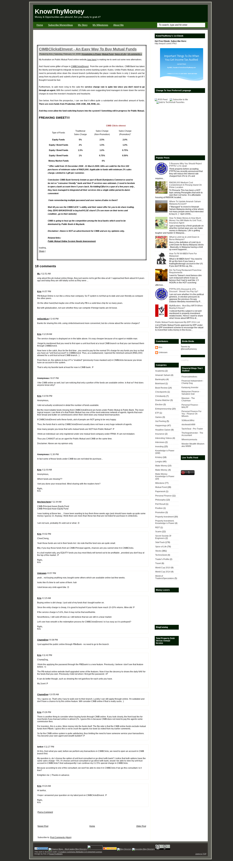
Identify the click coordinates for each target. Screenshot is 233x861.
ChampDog (42, 640)
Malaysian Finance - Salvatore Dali (190, 392)
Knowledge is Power (91, 54)
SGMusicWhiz (187, 420)
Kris (39, 291)
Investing (159, 446)
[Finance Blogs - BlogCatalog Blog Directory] (68, 849)
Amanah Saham (162, 375)
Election (159, 404)
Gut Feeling (160, 421)
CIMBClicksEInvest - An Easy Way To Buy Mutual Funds (88, 49)
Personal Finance (163, 496)
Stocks (158, 551)
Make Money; (161, 470)
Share (42, 251)
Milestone (159, 483)
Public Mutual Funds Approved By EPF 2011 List (177, 322)
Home (40, 25)
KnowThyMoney (59, 11)
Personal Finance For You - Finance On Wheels (191, 413)
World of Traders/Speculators (164, 577)
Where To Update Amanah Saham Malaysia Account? (185, 202)
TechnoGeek (161, 555)
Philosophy (160, 500)
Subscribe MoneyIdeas (60, 25)
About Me (118, 25)
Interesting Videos (163, 438)
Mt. (38, 274)
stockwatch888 (188, 424)
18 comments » (135, 54)
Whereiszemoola (189, 439)
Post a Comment (45, 812)
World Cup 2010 (162, 567)
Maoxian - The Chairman (188, 399)
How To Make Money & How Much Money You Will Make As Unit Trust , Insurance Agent (185, 220)
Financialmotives (189, 377)
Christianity (160, 396)
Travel (158, 563)
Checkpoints (161, 392)
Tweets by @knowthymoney (189, 347)
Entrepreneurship (163, 409)
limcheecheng (44, 502)
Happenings (161, 425)
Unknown (41, 573)
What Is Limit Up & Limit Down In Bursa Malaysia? (184, 238)
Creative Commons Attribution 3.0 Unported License (80, 852)
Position (159, 508)
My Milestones (100, 25)
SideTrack (160, 542)
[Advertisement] (168, 13)
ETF (157, 413)
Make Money (161, 465)
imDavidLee (43, 319)
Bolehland (160, 383)
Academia (160, 371)
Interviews (160, 442)
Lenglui (158, 461)
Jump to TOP (200, 854)
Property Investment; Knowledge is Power (164, 522)
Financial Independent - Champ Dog (192, 382)
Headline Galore (163, 430)
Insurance (159, 434)
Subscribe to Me (180, 99)
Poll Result (160, 504)
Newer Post (43, 826)
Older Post (141, 826)
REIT (157, 527)
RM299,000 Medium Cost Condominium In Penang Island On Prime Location (185, 185)
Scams (158, 531)
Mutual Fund (108, 54)
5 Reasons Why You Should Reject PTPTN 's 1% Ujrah (185, 164)
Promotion (160, 512)
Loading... (185, 360)
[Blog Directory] (124, 849)
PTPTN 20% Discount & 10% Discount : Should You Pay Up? (183, 290)
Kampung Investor (189, 387)
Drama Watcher (162, 400)
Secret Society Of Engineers (163, 537)
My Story (83, 25)
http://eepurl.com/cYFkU (166, 43)
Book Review (161, 388)
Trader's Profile (162, 559)
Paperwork (160, 491)
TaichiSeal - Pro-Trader (192, 429)
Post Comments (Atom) (60, 837)
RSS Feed (163, 99)
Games (158, 417)
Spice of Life (120, 54)
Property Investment (164, 517)
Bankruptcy (160, 379)
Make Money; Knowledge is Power (164, 475)
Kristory (158, 457)
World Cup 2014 (162, 572)
